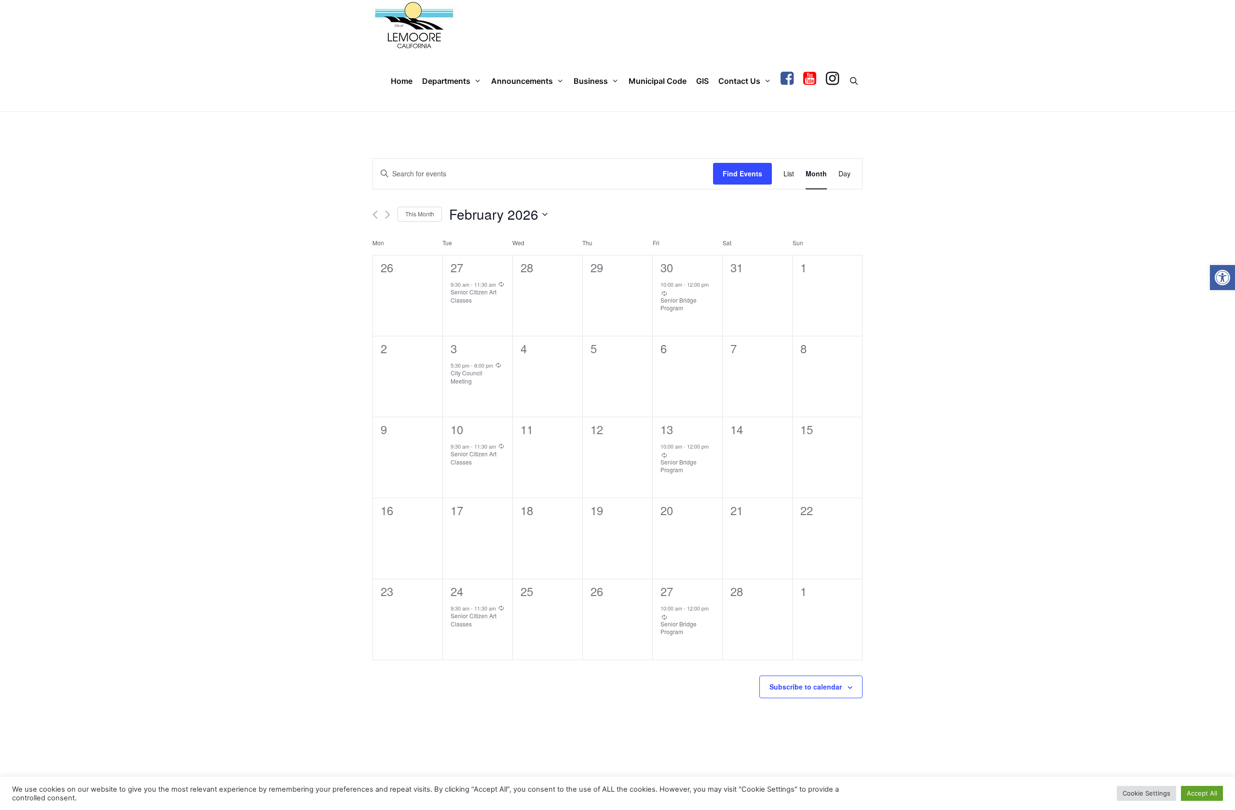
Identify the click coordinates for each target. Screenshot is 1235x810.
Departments (446, 81)
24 (457, 591)
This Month (419, 214)
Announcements (522, 81)
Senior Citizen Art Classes (473, 296)
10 (457, 429)
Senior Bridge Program (678, 304)
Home (401, 81)
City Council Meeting (466, 377)
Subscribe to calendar (805, 686)
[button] (1222, 277)
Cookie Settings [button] (1146, 793)
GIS (702, 81)
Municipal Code (657, 81)
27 (457, 267)
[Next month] (387, 214)
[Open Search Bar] (854, 81)
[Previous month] (375, 214)
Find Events (742, 173)
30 (666, 267)
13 (666, 429)
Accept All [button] (1202, 793)
